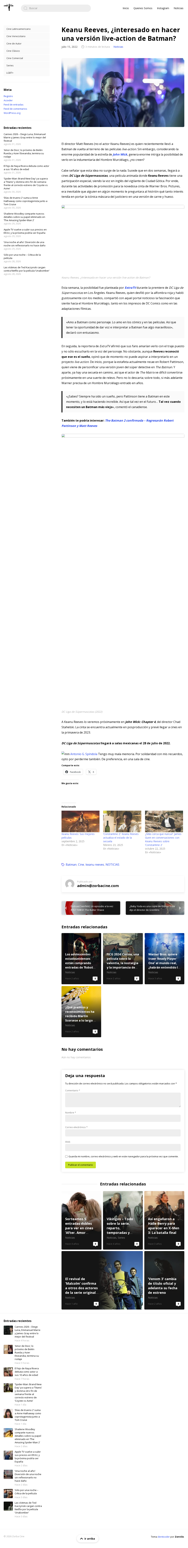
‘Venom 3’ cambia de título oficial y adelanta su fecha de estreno (164, 1280)
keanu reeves (95, 865)
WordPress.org (12, 113)
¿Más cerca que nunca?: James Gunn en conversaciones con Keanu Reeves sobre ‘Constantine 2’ (163, 839)
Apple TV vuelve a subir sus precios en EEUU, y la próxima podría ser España (25, 231)
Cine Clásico (13, 50)
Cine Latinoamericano (18, 29)
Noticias (178, 8)
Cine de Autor (13, 43)
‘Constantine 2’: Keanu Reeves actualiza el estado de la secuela (121, 837)
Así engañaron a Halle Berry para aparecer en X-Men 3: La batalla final (164, 1220)
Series (10, 65)
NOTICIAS (112, 865)
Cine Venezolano (16, 36)
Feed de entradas (14, 104)
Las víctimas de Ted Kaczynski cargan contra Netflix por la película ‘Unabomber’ (26, 269)
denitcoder (164, 1536)
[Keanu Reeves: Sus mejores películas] (81, 821)
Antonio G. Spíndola (83, 754)
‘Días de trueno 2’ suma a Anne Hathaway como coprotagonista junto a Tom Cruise (25, 201)
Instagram (163, 8)
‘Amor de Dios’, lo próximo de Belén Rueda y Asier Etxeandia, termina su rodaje (24, 153)
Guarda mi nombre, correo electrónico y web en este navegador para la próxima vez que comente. (123, 1156)
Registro (8, 96)
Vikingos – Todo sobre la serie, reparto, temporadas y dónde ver (123, 1220)
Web (67, 1141)
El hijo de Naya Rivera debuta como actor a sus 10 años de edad (26, 167)
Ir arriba (89, 1538)
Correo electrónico (76, 1127)
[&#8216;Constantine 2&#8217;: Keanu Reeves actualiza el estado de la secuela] (122, 821)
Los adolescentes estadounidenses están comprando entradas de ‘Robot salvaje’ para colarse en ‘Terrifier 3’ (81, 958)
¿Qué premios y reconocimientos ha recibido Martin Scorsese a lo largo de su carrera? (81, 1011)
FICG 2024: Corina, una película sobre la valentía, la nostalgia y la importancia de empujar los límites (123, 958)
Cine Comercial (14, 58)
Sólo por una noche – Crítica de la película (26, 1491)
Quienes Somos (142, 8)
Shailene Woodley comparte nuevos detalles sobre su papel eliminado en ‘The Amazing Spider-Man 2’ (24, 217)
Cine (81, 865)
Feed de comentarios (15, 108)
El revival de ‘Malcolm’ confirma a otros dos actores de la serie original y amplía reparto (102, 1280)
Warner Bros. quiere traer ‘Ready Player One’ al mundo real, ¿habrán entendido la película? (164, 958)
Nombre (70, 1112)
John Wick (120, 154)
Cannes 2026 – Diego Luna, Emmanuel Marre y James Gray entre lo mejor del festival (25, 137)
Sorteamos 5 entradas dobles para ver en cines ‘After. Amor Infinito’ (82, 1220)
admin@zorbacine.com (98, 885)
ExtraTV (130, 288)
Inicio (126, 8)
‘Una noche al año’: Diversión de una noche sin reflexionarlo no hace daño (25, 243)
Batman (71, 865)
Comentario (72, 1090)
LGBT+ (9, 72)
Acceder (8, 100)
